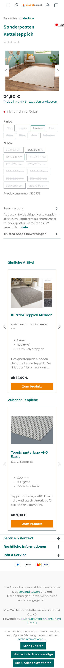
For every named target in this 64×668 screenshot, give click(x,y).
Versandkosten (29, 591)
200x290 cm (16, 179)
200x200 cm (16, 172)
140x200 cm (38, 157)
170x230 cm (37, 165)
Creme (39, 128)
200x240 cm (40, 172)
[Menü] (8, 5)
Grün (10, 136)
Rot (35, 136)
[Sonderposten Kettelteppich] (32, 71)
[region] (32, 71)
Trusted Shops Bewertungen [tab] (25, 234)
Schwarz (50, 136)
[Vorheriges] (6, 70)
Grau (53, 128)
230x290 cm (16, 186)
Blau (10, 128)
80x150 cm (35, 149)
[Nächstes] (57, 70)
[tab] (31, 217)
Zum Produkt (32, 386)
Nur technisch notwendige (33, 654)
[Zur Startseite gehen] (32, 5)
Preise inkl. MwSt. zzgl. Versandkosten (30, 101)
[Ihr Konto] (47, 5)
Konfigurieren (33, 646)
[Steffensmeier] (57, 32)
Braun (23, 128)
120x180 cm (15, 157)
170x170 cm (15, 165)
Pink (23, 136)
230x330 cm (39, 186)
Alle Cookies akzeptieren (33, 663)
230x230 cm (39, 179)
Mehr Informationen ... (32, 639)
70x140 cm (15, 150)
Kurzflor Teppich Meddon (31, 315)
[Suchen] (16, 5)
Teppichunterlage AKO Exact (29, 454)
